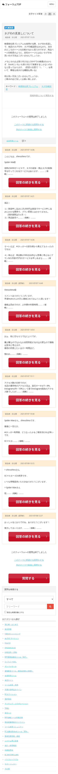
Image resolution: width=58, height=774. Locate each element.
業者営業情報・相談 (12, 736)
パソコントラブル (11, 759)
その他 (7, 769)
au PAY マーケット (12, 638)
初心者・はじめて (11, 624)
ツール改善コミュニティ (14, 727)
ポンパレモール (10, 666)
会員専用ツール (12, 141)
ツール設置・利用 (11, 685)
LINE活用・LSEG (11, 652)
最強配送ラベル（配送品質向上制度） (19, 671)
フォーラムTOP (13, 4)
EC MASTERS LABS (11, 755)
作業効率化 (9, 750)
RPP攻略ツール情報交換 (14, 717)
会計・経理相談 (10, 745)
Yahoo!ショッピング (12, 634)
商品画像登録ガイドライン (15, 722)
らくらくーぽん (10, 661)
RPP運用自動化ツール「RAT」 (16, 657)
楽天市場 (8, 629)
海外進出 (8, 699)
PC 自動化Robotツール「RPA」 (17, 731)
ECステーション (11, 694)
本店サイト (9, 680)
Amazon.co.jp (10, 648)
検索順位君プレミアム (28, 86)
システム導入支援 (11, 741)
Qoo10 (7, 643)
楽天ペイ (8, 713)
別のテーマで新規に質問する (29, 129)
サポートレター (10, 764)
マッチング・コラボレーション (16, 703)
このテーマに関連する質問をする (29, 124)
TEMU (7, 708)
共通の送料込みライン (13, 689)
